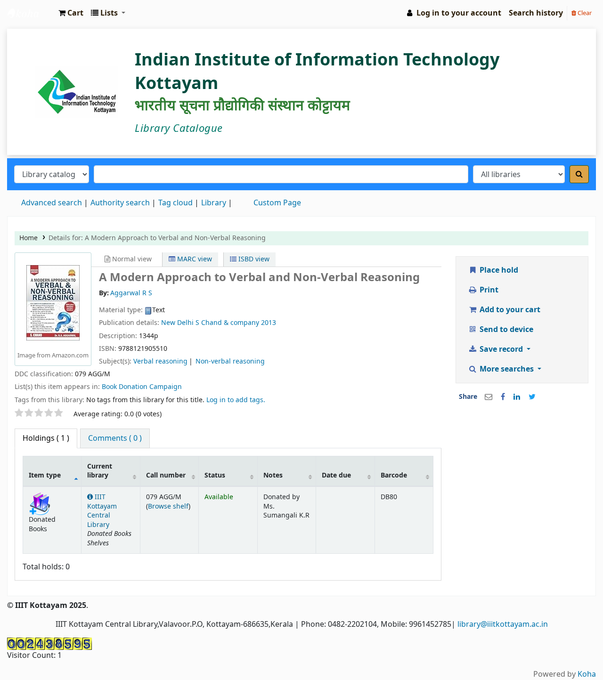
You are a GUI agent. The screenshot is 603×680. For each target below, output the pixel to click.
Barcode (394, 475)
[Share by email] (489, 397)
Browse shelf (168, 506)
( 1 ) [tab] (46, 438)
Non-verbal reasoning (230, 361)
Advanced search (51, 203)
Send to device (505, 329)
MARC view (193, 259)
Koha (587, 674)
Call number (166, 475)
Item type (45, 475)
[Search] (579, 174)
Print (488, 290)
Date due (336, 475)
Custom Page (277, 203)
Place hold (498, 270)
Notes (273, 475)
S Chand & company (227, 323)
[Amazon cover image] (53, 302)
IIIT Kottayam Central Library (31, 13)
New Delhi (177, 323)
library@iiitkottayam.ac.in (502, 624)
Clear (584, 12)
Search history (536, 13)
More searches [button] (507, 369)
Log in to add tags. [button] (235, 400)
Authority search (120, 203)
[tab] (115, 438)
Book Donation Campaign (142, 387)
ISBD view (252, 259)
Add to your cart (509, 310)
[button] (71, 13)
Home (28, 238)
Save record (501, 349)
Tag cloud (175, 203)
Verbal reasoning (160, 361)
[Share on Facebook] (503, 397)
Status (214, 475)
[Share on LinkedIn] (516, 397)
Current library (99, 470)
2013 (268, 323)
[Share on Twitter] (532, 397)
